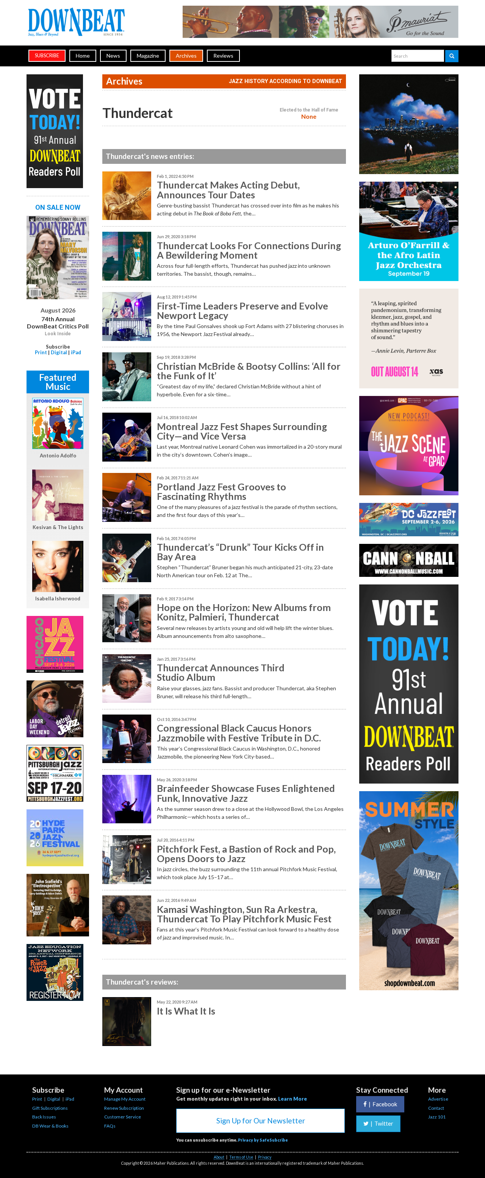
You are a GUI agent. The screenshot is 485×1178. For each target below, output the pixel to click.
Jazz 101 (437, 1117)
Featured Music (58, 382)
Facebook (383, 1104)
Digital (59, 352)
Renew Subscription (124, 1108)
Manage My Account (125, 1099)
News (113, 55)
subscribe (47, 55)
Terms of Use (241, 1157)
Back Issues (44, 1117)
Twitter (382, 1123)
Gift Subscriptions (50, 1108)
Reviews (223, 55)
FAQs (110, 1126)
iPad (76, 352)
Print (41, 352)
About (219, 1157)
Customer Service (122, 1117)
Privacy (264, 1157)
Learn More (292, 1099)
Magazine (148, 55)
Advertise (438, 1099)
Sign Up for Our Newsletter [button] (260, 1120)
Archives (186, 55)
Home (83, 55)
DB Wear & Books (50, 1126)
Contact (436, 1108)
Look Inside (58, 333)
